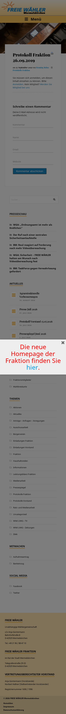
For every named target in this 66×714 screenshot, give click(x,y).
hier (32, 367)
